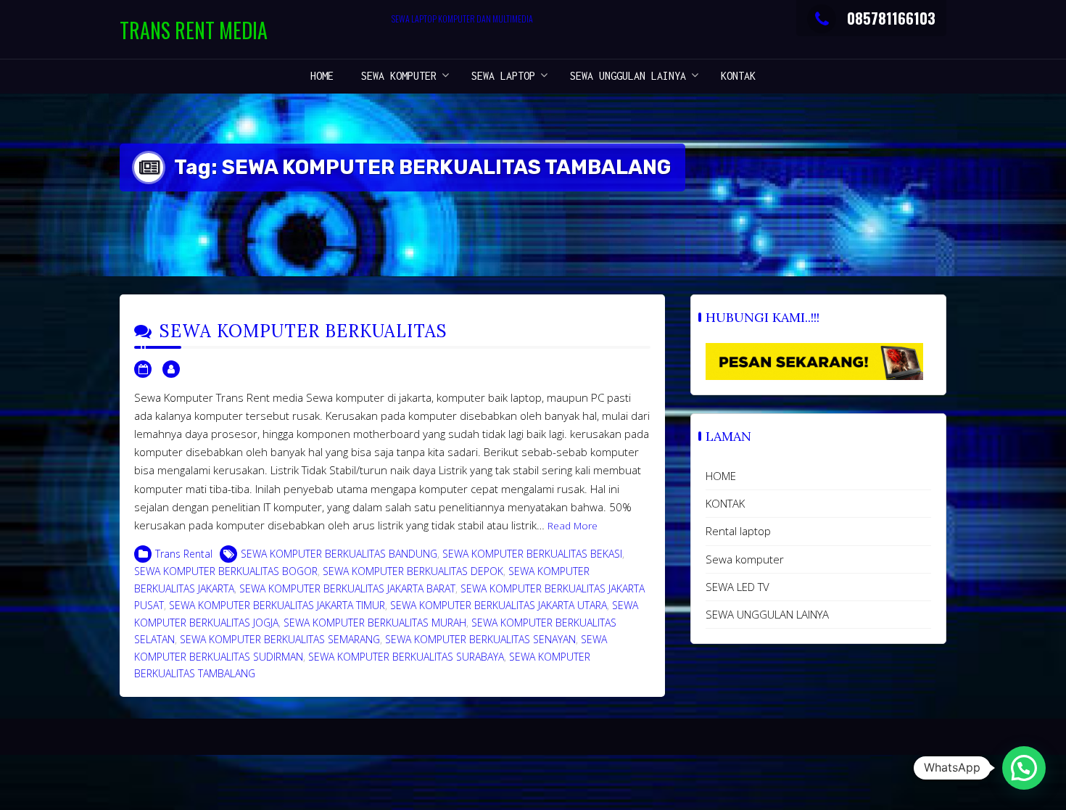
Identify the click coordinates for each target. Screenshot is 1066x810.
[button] (1024, 768)
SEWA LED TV (737, 586)
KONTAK (738, 76)
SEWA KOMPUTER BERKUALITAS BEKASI (532, 554)
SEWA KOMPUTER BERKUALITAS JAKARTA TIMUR (277, 605)
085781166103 (891, 18)
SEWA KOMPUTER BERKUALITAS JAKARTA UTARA (498, 605)
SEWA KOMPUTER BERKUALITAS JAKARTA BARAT (347, 588)
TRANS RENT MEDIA (194, 30)
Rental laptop (738, 531)
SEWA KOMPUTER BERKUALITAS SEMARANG (280, 639)
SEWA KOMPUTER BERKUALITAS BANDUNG (339, 554)
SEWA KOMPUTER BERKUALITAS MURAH (375, 622)
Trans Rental (183, 554)
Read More (573, 525)
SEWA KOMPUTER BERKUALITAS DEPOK (413, 571)
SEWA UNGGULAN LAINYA (628, 76)
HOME (322, 76)
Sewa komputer (399, 76)
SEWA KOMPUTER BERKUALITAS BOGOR (226, 571)
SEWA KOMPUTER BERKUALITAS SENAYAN (480, 639)
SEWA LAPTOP (503, 76)
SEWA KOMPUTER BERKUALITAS (303, 331)
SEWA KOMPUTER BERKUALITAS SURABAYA (406, 657)
